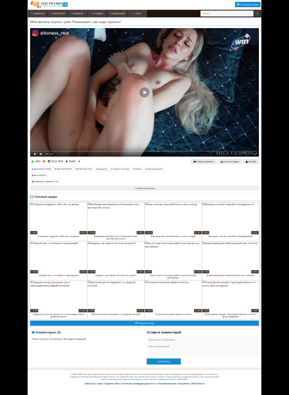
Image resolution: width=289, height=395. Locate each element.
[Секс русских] (49, 4)
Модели (78, 13)
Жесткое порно (64, 169)
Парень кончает (154, 169)
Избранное (118, 13)
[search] (257, 14)
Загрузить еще (145, 323)
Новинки (38, 13)
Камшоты (101, 169)
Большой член (84, 169)
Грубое (137, 169)
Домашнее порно (42, 169)
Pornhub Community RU (46, 182)
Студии (98, 13)
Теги (138, 13)
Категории (58, 13)
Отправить (164, 361)
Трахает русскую (120, 169)
